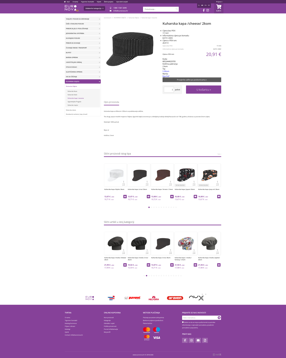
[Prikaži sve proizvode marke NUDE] (196, 298)
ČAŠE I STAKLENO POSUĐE (75, 24)
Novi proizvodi (109, 317)
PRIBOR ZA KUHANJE (73, 43)
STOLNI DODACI (71, 67)
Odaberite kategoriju (93, 8)
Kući (68, 2)
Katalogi (67, 329)
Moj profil (107, 332)
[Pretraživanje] (176, 9)
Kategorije (107, 320)
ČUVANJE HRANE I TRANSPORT (76, 48)
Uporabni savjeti (122, 2)
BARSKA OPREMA (72, 57)
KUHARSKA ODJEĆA (72, 81)
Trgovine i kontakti (87, 2)
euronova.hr (107, 18)
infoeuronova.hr (120, 11)
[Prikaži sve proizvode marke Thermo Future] (111, 298)
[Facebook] (204, 10)
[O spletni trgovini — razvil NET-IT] (217, 354)
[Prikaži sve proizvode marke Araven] (175, 298)
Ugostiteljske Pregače (74, 102)
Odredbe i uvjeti (109, 323)
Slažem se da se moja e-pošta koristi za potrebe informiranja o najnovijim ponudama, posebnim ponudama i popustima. (198, 325)
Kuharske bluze (72, 91)
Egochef (166, 76)
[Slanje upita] (195, 196)
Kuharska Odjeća (71, 86)
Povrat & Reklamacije (111, 329)
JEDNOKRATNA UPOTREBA (75, 33)
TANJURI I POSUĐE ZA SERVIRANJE (77, 19)
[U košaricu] (125, 196)
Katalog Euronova (71, 323)
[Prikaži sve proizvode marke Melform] (154, 298)
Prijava (219, 2)
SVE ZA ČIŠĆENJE (71, 77)
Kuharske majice (73, 105)
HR (202, 5)
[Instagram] (207, 10)
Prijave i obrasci (70, 326)
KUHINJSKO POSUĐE (73, 38)
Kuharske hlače (72, 95)
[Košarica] (218, 8)
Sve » (219, 154)
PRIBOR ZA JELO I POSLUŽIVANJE (77, 29)
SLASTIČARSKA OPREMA (74, 72)
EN (205, 5)
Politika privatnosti (110, 326)
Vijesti (99, 2)
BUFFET (68, 53)
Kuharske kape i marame (76, 98)
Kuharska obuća (71, 110)
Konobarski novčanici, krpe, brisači (76, 114)
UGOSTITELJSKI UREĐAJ (74, 62)
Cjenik (67, 332)
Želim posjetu (108, 2)
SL (199, 5)
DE (209, 5)
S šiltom (166, 71)
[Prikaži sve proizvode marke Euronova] (90, 298)
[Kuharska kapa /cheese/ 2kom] (130, 49)
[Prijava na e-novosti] (219, 318)
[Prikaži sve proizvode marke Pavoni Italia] (132, 298)
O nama (75, 2)
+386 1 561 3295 (120, 8)
